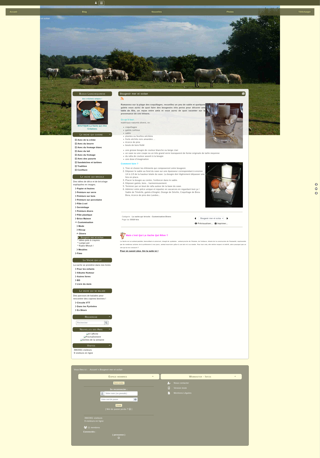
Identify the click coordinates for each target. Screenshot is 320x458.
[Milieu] (316, 189)
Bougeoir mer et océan (92, 237)
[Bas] (316, 193)
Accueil (21, 18)
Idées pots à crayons (89, 240)
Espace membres (131, 376)
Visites (98, 345)
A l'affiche (93, 334)
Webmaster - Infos (212, 376)
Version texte (180, 388)
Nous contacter (181, 383)
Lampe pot (84, 243)
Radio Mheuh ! (86, 246)
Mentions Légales (182, 393)
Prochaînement (93, 337)
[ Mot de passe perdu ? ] (118, 409)
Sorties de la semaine (93, 340)
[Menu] (101, 3)
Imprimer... (222, 223)
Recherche (97, 317)
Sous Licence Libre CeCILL (176, 450)
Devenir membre (119, 383)
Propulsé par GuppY (140, 450)
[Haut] (316, 184)
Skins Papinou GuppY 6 (149, 453)
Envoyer (118, 405)
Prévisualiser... (205, 223)
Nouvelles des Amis (95, 329)
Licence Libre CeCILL (172, 453)
